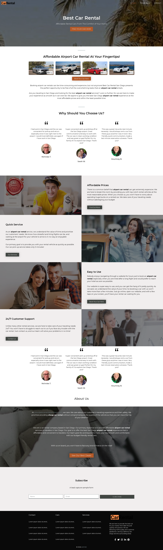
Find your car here (81, 29)
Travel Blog (145, 3)
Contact (157, 3)
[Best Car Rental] (8, 3)
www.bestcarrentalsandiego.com (48, 412)
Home (133, 3)
